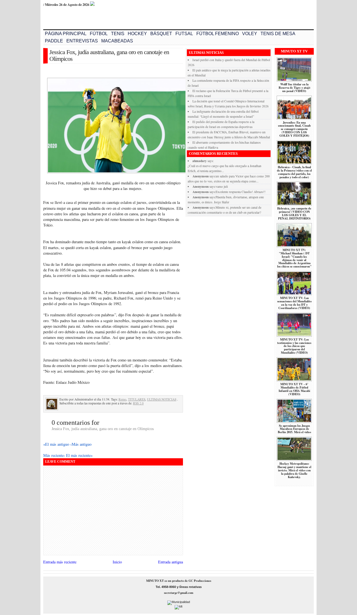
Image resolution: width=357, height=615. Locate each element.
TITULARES (136, 399)
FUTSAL (184, 33)
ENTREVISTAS (82, 40)
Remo (122, 399)
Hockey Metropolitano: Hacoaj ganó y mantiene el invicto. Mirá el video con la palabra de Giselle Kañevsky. (294, 470)
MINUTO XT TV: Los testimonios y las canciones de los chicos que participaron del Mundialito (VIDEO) (294, 346)
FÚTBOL (99, 33)
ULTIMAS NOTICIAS (161, 399)
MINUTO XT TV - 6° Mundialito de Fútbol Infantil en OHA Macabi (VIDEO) (294, 389)
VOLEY (249, 33)
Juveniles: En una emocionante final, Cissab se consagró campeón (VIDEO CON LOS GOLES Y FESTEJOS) (294, 129)
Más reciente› (54, 455)
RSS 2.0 (138, 403)
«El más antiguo (56, 444)
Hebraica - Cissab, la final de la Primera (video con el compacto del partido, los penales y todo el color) (294, 172)
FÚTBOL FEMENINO (217, 33)
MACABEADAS (117, 40)
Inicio (117, 562)
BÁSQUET (161, 33)
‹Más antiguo (80, 444)
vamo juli (222, 186)
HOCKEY (137, 33)
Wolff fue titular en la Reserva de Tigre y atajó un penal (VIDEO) (294, 87)
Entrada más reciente (59, 562)
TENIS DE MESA (277, 33)
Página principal (65, 33)
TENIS (117, 33)
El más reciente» (79, 455)
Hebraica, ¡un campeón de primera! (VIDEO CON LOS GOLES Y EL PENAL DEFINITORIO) (294, 213)
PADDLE (54, 40)
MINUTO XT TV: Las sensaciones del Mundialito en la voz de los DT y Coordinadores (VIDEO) (294, 303)
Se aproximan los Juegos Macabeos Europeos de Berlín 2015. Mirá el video (294, 429)
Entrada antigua (170, 562)
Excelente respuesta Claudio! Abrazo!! (241, 192)
